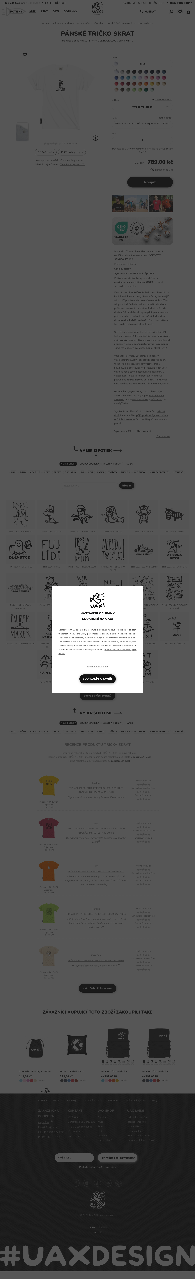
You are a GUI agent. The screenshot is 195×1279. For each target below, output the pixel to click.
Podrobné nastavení (97, 666)
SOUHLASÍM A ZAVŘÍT (97, 679)
